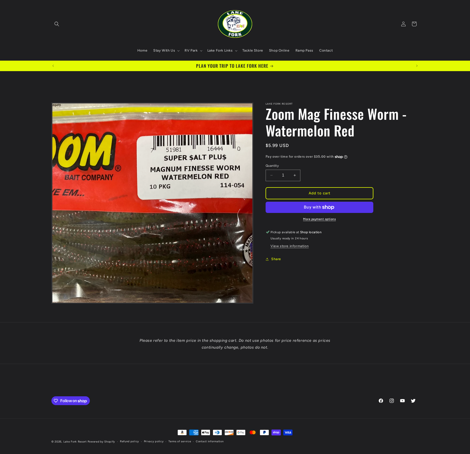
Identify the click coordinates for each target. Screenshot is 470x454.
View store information (289, 246)
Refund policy (129, 441)
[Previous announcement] (53, 65)
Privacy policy (154, 441)
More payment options (319, 219)
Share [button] (276, 259)
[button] (56, 24)
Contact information (209, 441)
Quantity (272, 165)
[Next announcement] (416, 65)
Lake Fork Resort (75, 441)
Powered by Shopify (101, 441)
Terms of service (179, 441)
